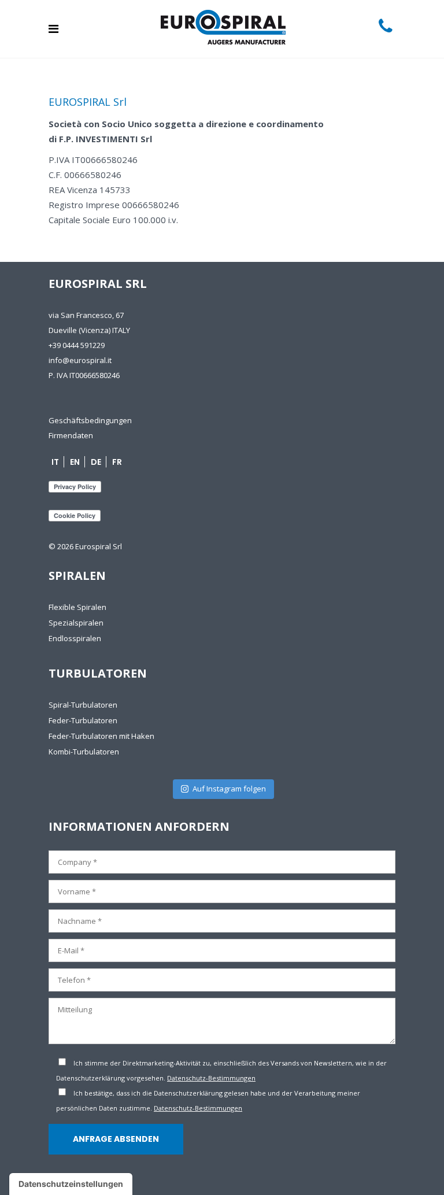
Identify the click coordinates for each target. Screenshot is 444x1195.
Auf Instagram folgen (229, 788)
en (75, 462)
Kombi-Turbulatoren (84, 751)
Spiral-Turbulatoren (83, 705)
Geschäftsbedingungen (90, 420)
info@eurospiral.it (80, 360)
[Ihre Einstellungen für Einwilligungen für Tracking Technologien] (70, 1184)
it (55, 462)
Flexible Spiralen (77, 607)
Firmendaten (71, 435)
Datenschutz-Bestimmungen (211, 1078)
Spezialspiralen (76, 622)
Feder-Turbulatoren (83, 720)
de (96, 462)
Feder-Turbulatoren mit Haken (101, 736)
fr (117, 462)
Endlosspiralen (75, 638)
